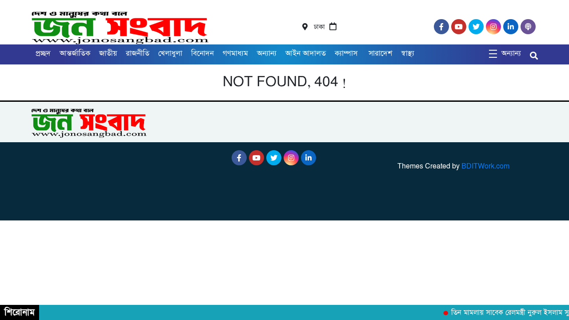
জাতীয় (108, 53)
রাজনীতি (137, 53)
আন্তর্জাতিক (75, 53)
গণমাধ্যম (235, 53)
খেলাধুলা (170, 53)
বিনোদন (202, 53)
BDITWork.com (485, 166)
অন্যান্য (266, 53)
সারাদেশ (380, 53)
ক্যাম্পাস (347, 53)
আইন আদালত (305, 53)
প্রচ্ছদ (43, 53)
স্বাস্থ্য (407, 53)
